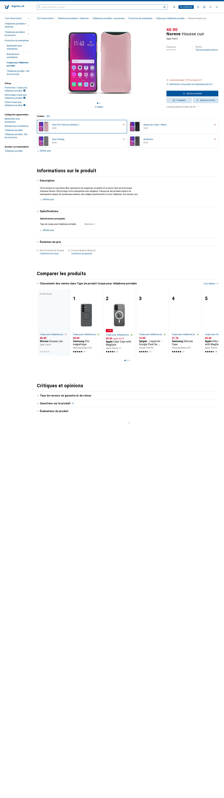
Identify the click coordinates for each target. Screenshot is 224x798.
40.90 (172, 29)
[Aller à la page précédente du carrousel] (41, 322)
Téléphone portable (14, 130)
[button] (192, 80)
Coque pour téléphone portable (17, 64)
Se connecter (186, 7)
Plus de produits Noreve (207, 48)
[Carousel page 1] (97, 103)
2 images (99, 107)
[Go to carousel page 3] (129, 360)
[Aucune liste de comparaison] (204, 7)
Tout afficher (209, 283)
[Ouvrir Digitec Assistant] (198, 7)
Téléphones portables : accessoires (15, 33)
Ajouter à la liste (207, 100)
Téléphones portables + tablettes (16, 25)
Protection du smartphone (17, 40)
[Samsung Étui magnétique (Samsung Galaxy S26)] (86, 322)
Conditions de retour (49, 253)
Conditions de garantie (81, 253)
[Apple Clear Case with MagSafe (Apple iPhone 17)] (119, 322)
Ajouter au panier (194, 93)
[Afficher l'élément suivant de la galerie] (161, 62)
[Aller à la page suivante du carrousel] (213, 322)
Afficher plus (45, 151)
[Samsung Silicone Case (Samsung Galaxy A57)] (185, 322)
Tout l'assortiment (13, 18)
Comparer (181, 100)
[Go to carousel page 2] (127, 360)
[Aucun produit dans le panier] (217, 7)
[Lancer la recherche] (39, 7)
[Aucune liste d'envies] (210, 7)
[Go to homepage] (14, 7)
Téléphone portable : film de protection (18, 72)
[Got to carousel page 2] (99, 103)
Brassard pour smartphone (13, 56)
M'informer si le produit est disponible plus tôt (191, 84)
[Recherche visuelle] (164, 7)
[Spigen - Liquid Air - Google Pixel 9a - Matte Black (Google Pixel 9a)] (152, 322)
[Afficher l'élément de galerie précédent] (36, 62)
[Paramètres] (174, 7)
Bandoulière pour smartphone (14, 47)
